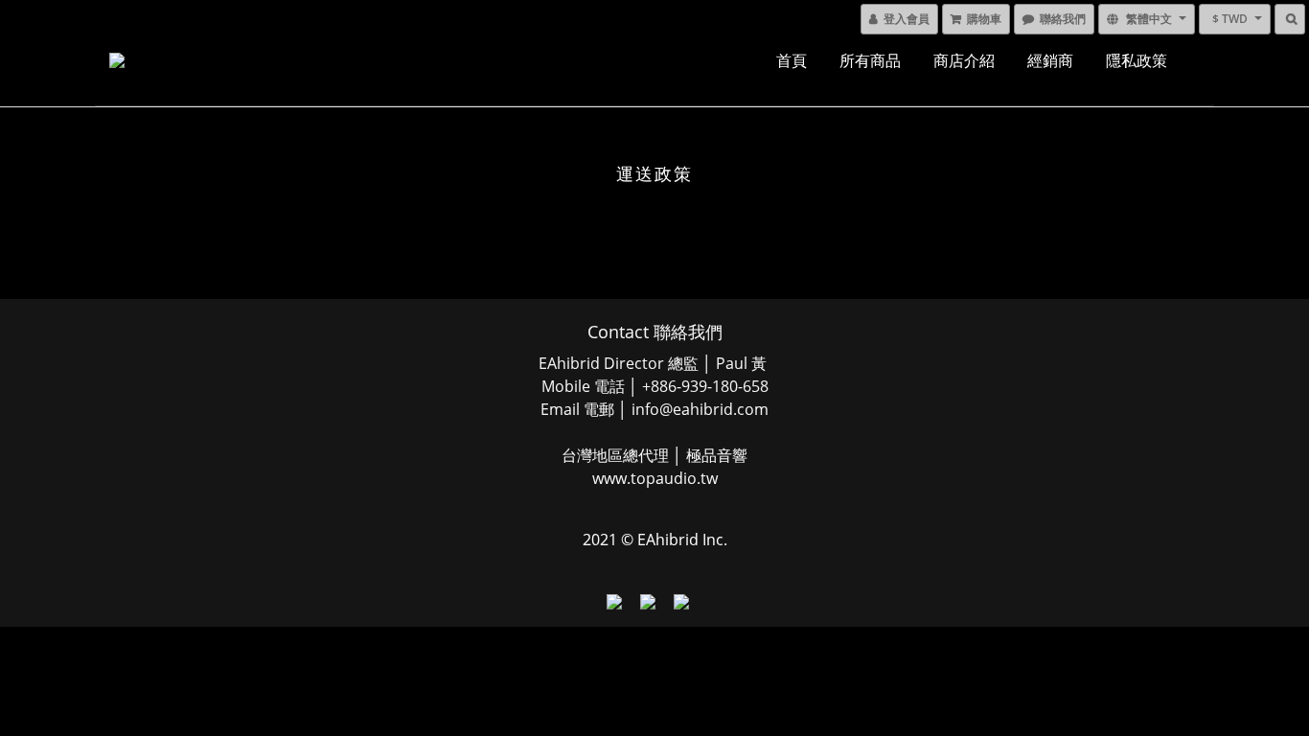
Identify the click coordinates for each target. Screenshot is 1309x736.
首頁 (791, 60)
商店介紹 (964, 60)
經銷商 (1050, 60)
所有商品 (870, 60)
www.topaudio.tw (655, 478)
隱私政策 (1136, 60)
